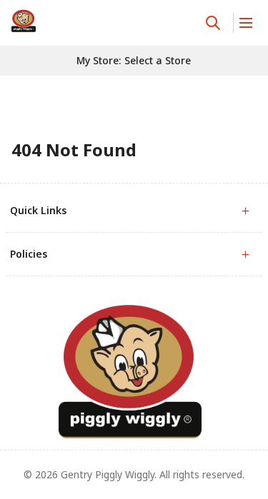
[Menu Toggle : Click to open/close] (245, 23)
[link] (23, 20)
